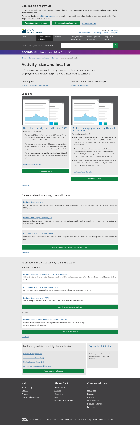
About (112, 33)
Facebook (91, 394)
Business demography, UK (33, 202)
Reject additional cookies (66, 23)
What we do (59, 387)
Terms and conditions (31, 397)
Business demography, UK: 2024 (36, 298)
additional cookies (47, 16)
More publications (45, 171)
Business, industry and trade (39, 58)
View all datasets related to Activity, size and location (70, 247)
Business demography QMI (32, 354)
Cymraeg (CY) (114, 30)
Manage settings (89, 23)
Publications (33, 85)
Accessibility (27, 387)
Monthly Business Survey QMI (33, 362)
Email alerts (92, 407)
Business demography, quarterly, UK (37, 217)
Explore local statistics (100, 346)
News (56, 397)
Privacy (25, 394)
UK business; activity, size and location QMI (38, 366)
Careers (57, 390)
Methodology (97, 33)
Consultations (93, 400)
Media (106, 33)
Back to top (25, 185)
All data (73, 85)
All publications (83, 85)
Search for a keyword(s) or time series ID (38, 45)
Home (25, 37)
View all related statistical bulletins (70, 307)
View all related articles (70, 332)
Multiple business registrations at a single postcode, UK (45, 319)
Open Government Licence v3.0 (72, 419)
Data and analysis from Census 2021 (56, 52)
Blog (116, 33)
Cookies (25, 390)
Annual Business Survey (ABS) (33, 358)
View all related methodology (54, 371)
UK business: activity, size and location (38, 233)
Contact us (59, 394)
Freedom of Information (64, 400)
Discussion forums (95, 404)
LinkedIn (90, 397)
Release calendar (85, 33)
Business (55, 58)
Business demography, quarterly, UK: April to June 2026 (93, 129)
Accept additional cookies (36, 23)
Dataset (24, 85)
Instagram (91, 390)
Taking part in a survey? (109, 38)
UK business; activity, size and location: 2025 (45, 128)
